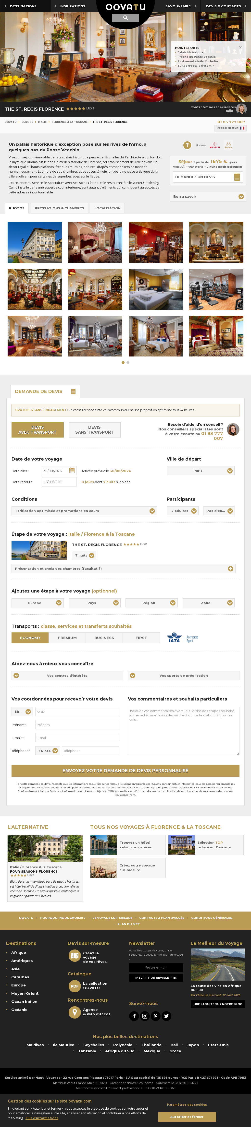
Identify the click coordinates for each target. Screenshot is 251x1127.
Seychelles (93, 1045)
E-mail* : (18, 738)
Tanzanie (87, 1051)
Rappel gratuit (227, 128)
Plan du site (128, 924)
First (141, 637)
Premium (67, 637)
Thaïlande (151, 1045)
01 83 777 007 (231, 121)
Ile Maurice (63, 1045)
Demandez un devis (195, 177)
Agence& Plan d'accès (96, 1012)
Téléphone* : (21, 751)
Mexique (152, 1051)
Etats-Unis (218, 1045)
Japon (193, 1045)
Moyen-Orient (24, 993)
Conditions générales (211, 918)
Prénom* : (19, 725)
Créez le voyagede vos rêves (95, 957)
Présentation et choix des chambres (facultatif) (58, 568)
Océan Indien (24, 1001)
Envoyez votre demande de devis (125, 770)
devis (38, 391)
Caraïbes (20, 977)
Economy (30, 637)
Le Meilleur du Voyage (216, 943)
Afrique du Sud (120, 1051)
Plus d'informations (41, 1118)
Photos (17, 208)
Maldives (35, 1045)
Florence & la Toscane (70, 122)
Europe (27, 122)
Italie (42, 122)
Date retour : (22, 482)
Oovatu (10, 122)
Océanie (19, 1009)
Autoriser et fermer (186, 1117)
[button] (208, 197)
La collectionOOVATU (95, 985)
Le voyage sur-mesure (112, 918)
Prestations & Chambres (59, 208)
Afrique (18, 952)
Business (104, 637)
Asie (15, 969)
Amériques (22, 960)
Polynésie (122, 1045)
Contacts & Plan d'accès (161, 918)
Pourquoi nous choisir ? (63, 918)
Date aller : (20, 471)
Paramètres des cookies (187, 1104)
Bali (174, 1045)
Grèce (175, 1051)
